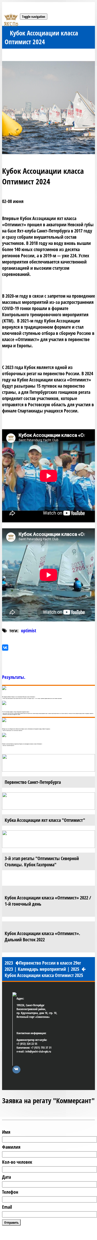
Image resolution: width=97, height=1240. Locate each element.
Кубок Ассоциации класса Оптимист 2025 (44, 975)
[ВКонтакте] (5, 647)
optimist (28, 630)
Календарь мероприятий (42, 969)
